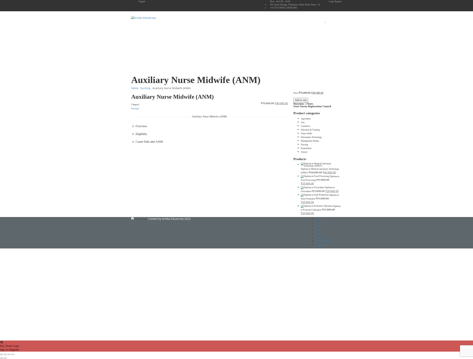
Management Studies (310, 141)
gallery (318, 233)
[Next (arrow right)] (5, 358)
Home (134, 88)
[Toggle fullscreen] (5, 354)
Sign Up (21, 335)
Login (332, 1)
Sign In (30, 335)
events (317, 230)
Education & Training (310, 129)
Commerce (305, 126)
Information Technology (311, 137)
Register (338, 1)
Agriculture (306, 118)
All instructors (321, 244)
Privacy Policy (321, 237)
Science (304, 152)
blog (317, 226)
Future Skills (306, 133)
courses (318, 222)
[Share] (8, 354)
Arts (303, 122)
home (317, 219)
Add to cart (301, 100)
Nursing (145, 88)
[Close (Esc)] (12, 354)
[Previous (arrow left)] (1, 358)
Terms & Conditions (323, 241)
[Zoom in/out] (1, 354)
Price (295, 93)
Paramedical (306, 148)
